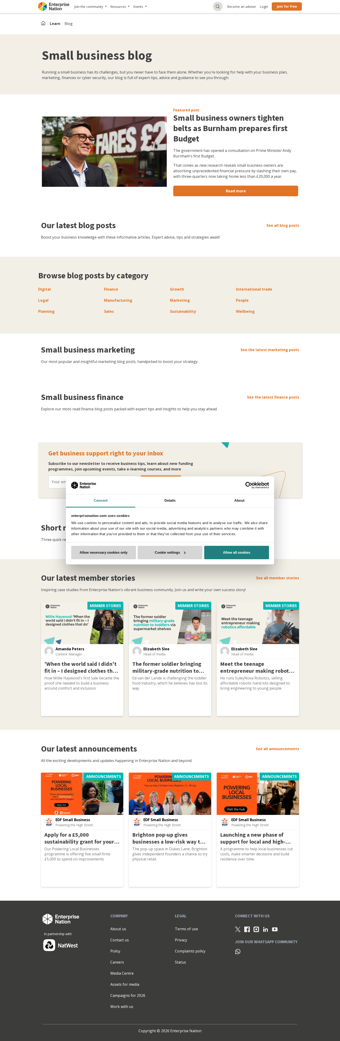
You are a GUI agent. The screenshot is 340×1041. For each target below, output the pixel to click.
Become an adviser (241, 6)
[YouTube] (275, 929)
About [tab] (239, 500)
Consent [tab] (101, 500)
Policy (115, 951)
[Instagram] (256, 929)
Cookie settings (167, 552)
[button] (49, 651)
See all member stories (277, 577)
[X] (238, 929)
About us (118, 928)
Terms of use (186, 928)
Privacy (181, 940)
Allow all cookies (236, 552)
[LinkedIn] (265, 929)
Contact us (119, 940)
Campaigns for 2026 (127, 995)
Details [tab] (170, 500)
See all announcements (277, 748)
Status (180, 962)
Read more (236, 190)
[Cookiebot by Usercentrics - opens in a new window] (249, 485)
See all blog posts (282, 225)
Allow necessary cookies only (103, 552)
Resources (118, 6)
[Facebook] (247, 929)
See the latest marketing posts (270, 349)
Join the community (88, 6)
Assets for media (124, 984)
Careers (117, 962)
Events (138, 6)
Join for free (287, 6)
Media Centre (122, 973)
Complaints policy (190, 951)
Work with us (121, 1006)
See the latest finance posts (273, 397)
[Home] (44, 23)
